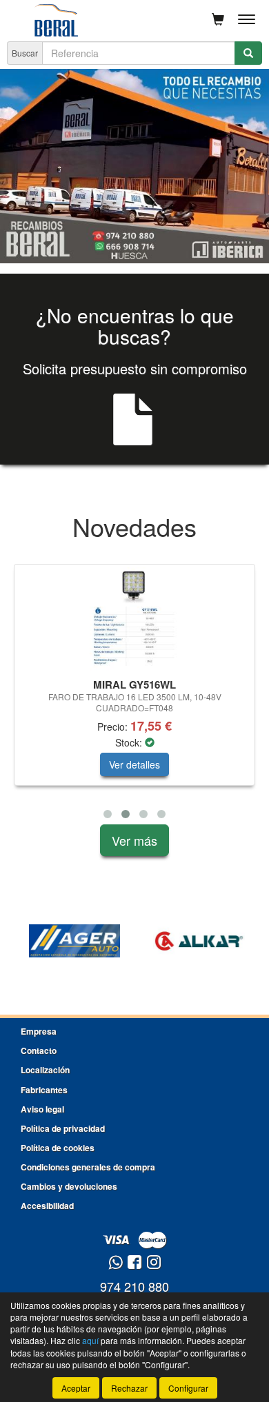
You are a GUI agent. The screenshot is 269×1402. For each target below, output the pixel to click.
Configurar (188, 1388)
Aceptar (75, 1388)
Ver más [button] (134, 840)
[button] (108, 814)
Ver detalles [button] (134, 764)
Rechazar (129, 1388)
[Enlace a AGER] (74, 940)
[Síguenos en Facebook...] (134, 1263)
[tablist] (134, 166)
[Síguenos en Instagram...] (153, 1263)
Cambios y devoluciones (69, 1186)
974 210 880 (134, 1286)
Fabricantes (44, 1090)
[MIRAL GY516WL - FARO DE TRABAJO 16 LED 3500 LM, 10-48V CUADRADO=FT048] (134, 619)
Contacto (39, 1050)
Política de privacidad (63, 1128)
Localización (45, 1070)
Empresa (39, 1031)
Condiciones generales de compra (88, 1167)
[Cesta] (218, 19)
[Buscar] (248, 53)
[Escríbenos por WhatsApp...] (115, 1263)
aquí (90, 1340)
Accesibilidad (47, 1205)
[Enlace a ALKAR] (198, 940)
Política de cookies (57, 1147)
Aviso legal (42, 1109)
